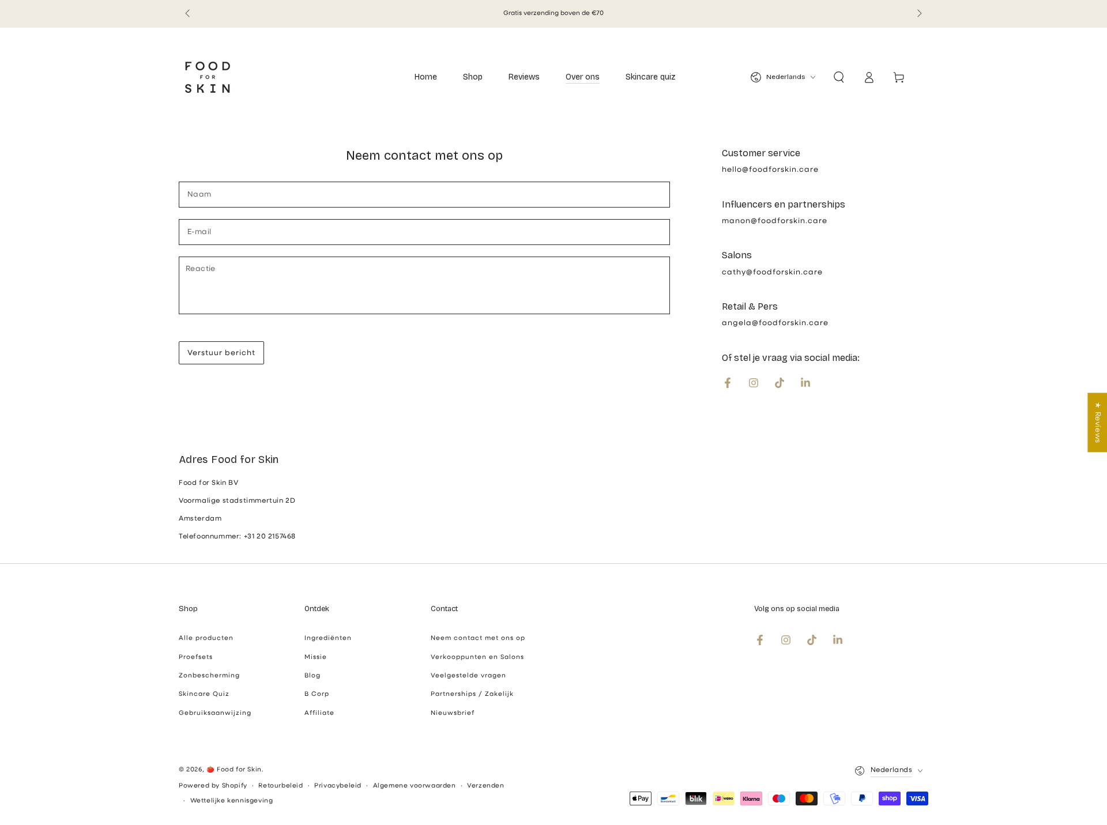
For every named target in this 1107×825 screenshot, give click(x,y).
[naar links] (188, 13)
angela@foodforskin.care (775, 323)
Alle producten (206, 638)
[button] (839, 77)
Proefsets (196, 657)
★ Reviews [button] (1097, 422)
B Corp (316, 694)
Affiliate (319, 713)
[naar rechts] (918, 13)
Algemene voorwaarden (414, 786)
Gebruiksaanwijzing (215, 713)
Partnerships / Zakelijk (472, 694)
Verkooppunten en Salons (477, 657)
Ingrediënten (328, 638)
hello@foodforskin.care (770, 170)
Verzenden (485, 786)
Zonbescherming (209, 676)
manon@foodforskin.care (774, 221)
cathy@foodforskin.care (772, 272)
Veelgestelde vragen (468, 676)
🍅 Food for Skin (234, 770)
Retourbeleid (280, 786)
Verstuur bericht (221, 353)
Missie (315, 657)
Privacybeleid (338, 786)
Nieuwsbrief (453, 713)
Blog (312, 676)
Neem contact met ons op (478, 638)
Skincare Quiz (204, 694)
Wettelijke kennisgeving (231, 801)
